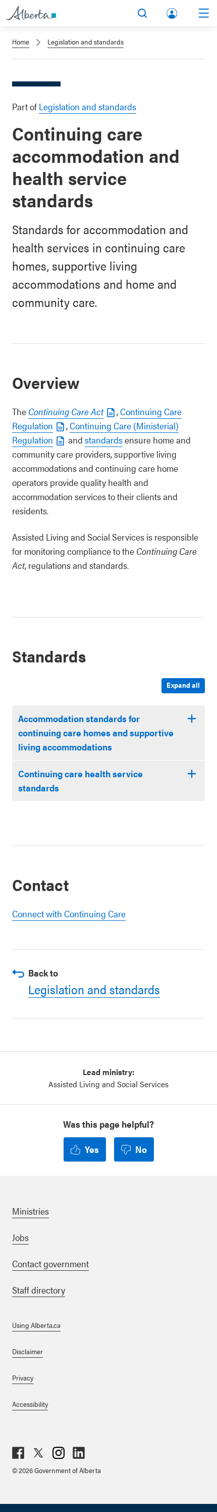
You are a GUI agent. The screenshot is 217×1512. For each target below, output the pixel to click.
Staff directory (38, 1289)
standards (104, 439)
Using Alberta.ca (36, 1325)
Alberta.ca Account (172, 11)
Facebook (18, 1453)
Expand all (183, 685)
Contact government (50, 1263)
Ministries (30, 1211)
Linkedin (79, 1453)
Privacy (22, 1377)
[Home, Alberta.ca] (31, 13)
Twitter (38, 1453)
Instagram (58, 1453)
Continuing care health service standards (80, 780)
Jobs (20, 1237)
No (141, 1149)
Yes (92, 1149)
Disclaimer (27, 1351)
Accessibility (30, 1404)
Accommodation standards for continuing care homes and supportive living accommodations (96, 732)
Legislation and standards (85, 41)
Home (20, 41)
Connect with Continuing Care (69, 913)
